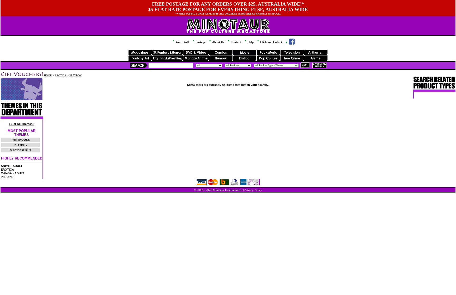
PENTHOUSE (21, 139)
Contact (235, 42)
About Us (217, 42)
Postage (200, 42)
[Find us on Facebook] (289, 43)
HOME (48, 75)
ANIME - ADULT (11, 165)
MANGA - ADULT (12, 173)
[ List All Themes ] (21, 123)
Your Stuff (182, 42)
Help (250, 42)
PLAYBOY (20, 145)
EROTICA (7, 169)
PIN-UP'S (7, 177)
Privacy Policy (253, 189)
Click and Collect (270, 42)
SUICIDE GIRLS (20, 150)
